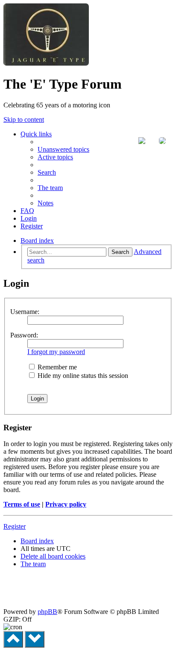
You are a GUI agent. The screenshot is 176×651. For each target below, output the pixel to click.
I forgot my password (56, 351)
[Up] (13, 639)
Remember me (56, 367)
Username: (24, 311)
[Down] (34, 639)
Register (14, 526)
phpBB (47, 611)
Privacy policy (65, 504)
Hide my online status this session (82, 375)
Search (120, 252)
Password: (24, 335)
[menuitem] (63, 149)
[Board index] (46, 63)
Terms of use (21, 504)
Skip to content (23, 119)
